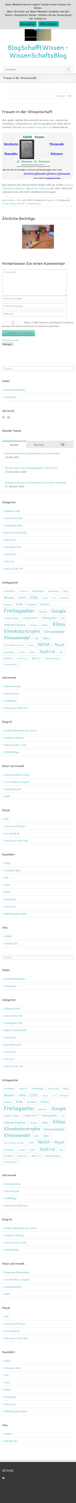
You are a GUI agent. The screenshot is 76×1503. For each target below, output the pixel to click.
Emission (64, 598)
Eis (54, 597)
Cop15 (45, 598)
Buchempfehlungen (14, 390)
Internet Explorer (15, 625)
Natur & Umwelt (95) (15, 532)
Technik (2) (10, 554)
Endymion (11, 200)
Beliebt (14, 445)
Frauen (5, 203)
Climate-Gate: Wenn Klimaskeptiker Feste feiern (31, 468)
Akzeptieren (28, 24)
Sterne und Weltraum (16, 708)
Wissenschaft (17, 203)
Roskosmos (10, 899)
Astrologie (38, 591)
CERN (22, 597)
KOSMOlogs (10, 701)
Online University (40, 188)
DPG (6, 819)
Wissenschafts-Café (15, 745)
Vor (70, 96)
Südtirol (47, 651)
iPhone (33, 625)
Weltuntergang (52, 658)
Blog (65, 591)
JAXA (7, 885)
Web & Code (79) (13, 569)
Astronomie (53, 591)
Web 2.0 (36, 658)
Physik (59, 644)
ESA (6, 877)
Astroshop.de (11, 693)
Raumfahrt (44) (12, 547)
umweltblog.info (13, 789)
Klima (59, 624)
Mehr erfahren (48, 24)
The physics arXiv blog (16, 840)
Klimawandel (17, 637)
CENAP (7, 936)
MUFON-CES (11, 943)
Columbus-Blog (12, 870)
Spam (32, 652)
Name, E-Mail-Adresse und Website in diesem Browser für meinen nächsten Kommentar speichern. (37, 324)
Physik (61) (10, 540)
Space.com (10, 906)
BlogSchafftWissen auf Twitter (20, 730)
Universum (22, 658)
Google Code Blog (13, 738)
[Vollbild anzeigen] (37, 134)
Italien (45, 625)
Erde (19, 604)
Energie (8, 604)
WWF (7, 796)
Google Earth (30, 618)
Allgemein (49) (12, 511)
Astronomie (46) (13, 518)
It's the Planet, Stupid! (16, 782)
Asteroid (23, 591)
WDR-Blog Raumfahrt (15, 914)
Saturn (22, 652)
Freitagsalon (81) (13, 525)
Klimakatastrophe (22, 631)
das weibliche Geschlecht (36, 127)
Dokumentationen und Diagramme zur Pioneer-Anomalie (35, 482)
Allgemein (50, 200)
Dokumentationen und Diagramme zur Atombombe (32, 453)
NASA (44, 644)
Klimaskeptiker (54, 631)
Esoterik (31, 604)
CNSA (7, 863)
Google (59, 610)
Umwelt (8, 658)
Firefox (44, 604)
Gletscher (42, 611)
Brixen (9, 597)
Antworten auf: (10, 340)
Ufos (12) (9, 561)
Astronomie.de (12, 686)
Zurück (61, 96)
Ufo (61, 652)
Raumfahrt (9, 652)
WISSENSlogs (11, 752)
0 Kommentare (34, 203)
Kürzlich (39, 445)
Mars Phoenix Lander (14, 645)
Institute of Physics (14, 826)
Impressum (10, 397)
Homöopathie (49, 618)
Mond (31, 645)
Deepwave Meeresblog (16, 775)
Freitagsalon (19, 610)
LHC (36, 638)
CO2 (34, 597)
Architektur (9, 591)
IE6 (63, 618)
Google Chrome (11, 618)
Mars (46, 638)
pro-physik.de (11, 833)
